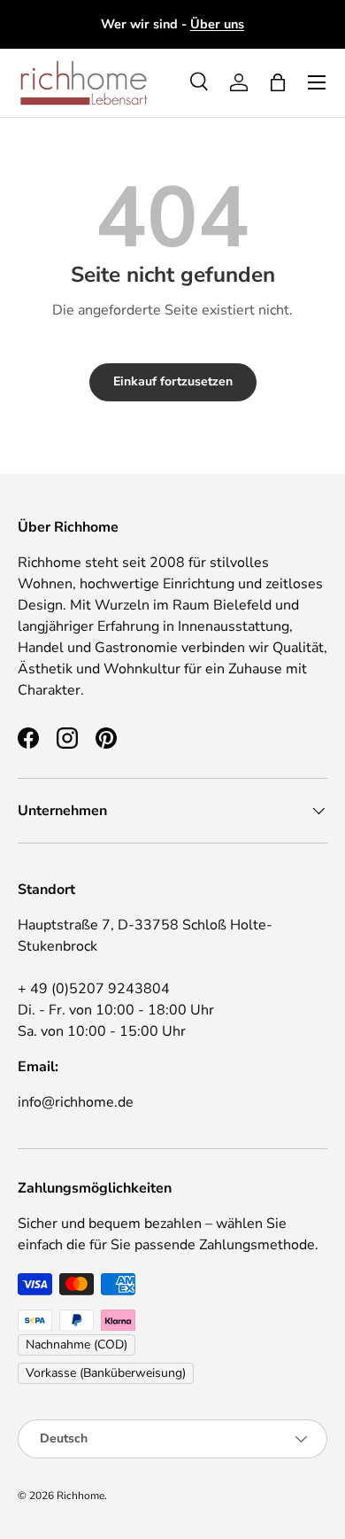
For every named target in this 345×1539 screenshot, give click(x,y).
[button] (277, 82)
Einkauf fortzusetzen (173, 381)
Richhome (80, 1495)
